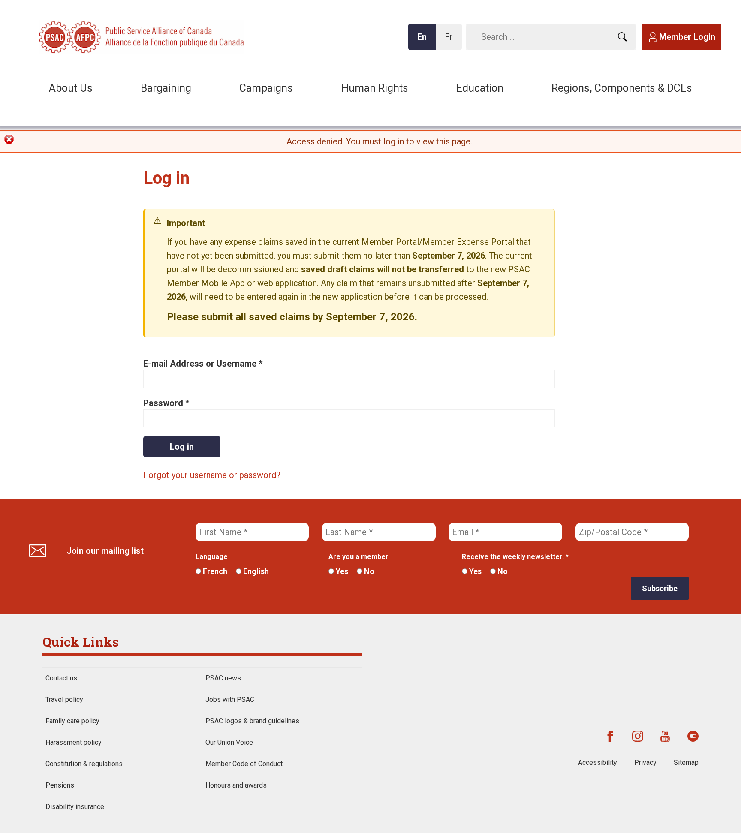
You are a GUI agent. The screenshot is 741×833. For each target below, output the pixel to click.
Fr (451, 41)
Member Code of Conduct (244, 764)
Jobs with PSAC (229, 699)
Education (479, 88)
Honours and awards (236, 785)
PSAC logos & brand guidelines (252, 721)
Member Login (687, 37)
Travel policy (64, 699)
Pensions (59, 785)
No (368, 571)
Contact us (61, 678)
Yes (341, 571)
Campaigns (266, 88)
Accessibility (597, 762)
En (424, 41)
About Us (71, 88)
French (214, 571)
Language (212, 557)
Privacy (645, 762)
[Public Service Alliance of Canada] (94, 36)
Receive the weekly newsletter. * (515, 557)
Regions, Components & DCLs (621, 88)
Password (166, 403)
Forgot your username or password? (211, 475)
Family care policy (72, 721)
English (255, 571)
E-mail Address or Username (202, 363)
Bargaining (166, 88)
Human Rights (374, 88)
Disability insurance (74, 807)
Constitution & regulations (84, 764)
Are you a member (358, 557)
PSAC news (223, 678)
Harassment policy (73, 742)
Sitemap (686, 762)
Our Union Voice (229, 742)
